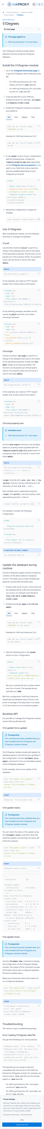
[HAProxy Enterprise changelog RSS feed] (42, 4)
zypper (24, 117)
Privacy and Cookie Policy (11, 1115)
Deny (22, 1120)
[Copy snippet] (39, 126)
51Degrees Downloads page (25, 70)
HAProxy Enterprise (12, 12)
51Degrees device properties (23, 165)
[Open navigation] (3, 4)
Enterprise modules (27, 12)
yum (16, 117)
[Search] (34, 4)
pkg (32, 117)
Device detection (9, 15)
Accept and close (22, 1125)
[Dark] (39, 4)
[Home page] (18, 4)
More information (26, 1115)
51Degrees (20, 15)
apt (9, 117)
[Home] (3, 12)
